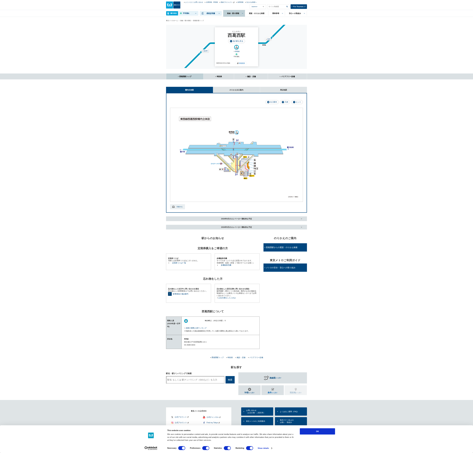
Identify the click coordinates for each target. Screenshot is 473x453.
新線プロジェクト (227, 2)
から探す (275, 378)
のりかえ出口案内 (236, 90)
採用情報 (240, 2)
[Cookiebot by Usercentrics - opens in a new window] (151, 448)
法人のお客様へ (251, 2)
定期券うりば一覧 (179, 263)
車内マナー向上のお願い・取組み (287, 421)
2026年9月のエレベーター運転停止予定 (236, 227)
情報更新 (242, 63)
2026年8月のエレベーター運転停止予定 (236, 219)
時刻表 (219, 76)
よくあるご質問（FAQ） (289, 412)
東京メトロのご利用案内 (255, 421)
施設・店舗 (251, 76)
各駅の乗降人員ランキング (196, 328)
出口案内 (273, 102)
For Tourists (298, 7)
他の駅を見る (238, 41)
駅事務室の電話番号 (180, 294)
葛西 (268, 39)
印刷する (180, 207)
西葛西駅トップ (185, 76)
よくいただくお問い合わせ (194, 2)
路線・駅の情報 (185, 20)
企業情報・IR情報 (212, 2)
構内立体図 (189, 90)
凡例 (286, 102)
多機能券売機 (226, 265)
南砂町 (205, 51)
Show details (263, 448)
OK (317, 431)
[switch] (205, 448)
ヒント (298, 102)
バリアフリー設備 (288, 76)
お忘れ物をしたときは (227, 298)
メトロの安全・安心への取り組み (281, 268)
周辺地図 (283, 90)
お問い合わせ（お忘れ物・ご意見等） (255, 411)
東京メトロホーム (172, 20)
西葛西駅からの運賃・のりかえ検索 (281, 247)
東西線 (237, 51)
